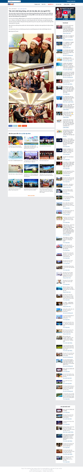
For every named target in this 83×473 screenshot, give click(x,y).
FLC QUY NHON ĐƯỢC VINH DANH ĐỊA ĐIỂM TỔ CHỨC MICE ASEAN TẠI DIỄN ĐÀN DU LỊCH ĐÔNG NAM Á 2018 (68, 362)
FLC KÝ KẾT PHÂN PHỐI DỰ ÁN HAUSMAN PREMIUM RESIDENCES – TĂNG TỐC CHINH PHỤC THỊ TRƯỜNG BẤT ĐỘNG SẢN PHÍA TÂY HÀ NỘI (68, 28)
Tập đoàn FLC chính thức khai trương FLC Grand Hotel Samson (46, 174)
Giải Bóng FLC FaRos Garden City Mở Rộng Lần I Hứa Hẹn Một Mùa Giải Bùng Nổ (31, 175)
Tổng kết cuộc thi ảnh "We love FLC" (68, 422)
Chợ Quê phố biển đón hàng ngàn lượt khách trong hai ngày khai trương (68, 451)
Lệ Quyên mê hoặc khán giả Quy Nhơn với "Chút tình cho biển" (31, 189)
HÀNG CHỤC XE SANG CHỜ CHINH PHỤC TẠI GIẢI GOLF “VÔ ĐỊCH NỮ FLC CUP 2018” (31, 147)
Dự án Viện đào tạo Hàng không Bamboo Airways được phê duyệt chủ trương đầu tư (68, 204)
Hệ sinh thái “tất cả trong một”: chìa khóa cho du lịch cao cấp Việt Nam (68, 197)
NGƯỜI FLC (50, 4)
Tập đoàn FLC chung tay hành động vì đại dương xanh (14, 189)
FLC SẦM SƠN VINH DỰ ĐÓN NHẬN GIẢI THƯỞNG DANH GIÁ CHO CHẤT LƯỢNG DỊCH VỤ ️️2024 (68, 98)
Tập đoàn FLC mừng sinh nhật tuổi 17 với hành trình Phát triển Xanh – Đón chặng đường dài (68, 254)
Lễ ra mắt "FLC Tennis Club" (45, 146)
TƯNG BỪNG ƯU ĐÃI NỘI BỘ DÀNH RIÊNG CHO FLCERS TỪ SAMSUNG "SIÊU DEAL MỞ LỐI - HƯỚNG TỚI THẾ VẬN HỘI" (68, 132)
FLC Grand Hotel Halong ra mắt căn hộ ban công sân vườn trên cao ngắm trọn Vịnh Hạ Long (68, 387)
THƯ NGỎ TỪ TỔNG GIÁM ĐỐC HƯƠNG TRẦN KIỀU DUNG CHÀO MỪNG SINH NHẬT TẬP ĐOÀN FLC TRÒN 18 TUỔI (68, 165)
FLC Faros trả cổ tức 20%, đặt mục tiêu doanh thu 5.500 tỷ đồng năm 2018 (68, 331)
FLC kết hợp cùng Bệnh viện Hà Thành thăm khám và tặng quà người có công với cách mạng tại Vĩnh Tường (46, 190)
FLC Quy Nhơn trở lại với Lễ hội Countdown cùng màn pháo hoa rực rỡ (68, 81)
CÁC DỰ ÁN (58, 4)
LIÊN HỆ (73, 4)
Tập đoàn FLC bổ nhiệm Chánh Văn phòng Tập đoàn (68, 281)
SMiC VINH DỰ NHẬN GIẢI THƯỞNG (68, 369)
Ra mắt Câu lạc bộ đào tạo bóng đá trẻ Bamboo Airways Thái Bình (68, 212)
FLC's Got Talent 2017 (44, 160)
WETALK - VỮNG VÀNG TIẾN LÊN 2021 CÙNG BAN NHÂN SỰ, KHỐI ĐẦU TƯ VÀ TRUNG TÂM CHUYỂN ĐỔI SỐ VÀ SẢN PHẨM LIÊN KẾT (68, 142)
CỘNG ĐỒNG (66, 4)
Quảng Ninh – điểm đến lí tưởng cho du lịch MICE (68, 185)
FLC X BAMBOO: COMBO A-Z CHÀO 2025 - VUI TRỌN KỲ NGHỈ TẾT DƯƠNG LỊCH (68, 44)
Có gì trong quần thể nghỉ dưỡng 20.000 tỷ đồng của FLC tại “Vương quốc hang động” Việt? (68, 347)
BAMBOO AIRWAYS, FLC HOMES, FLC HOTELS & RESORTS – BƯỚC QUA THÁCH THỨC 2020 (68, 150)
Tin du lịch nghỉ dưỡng (67, 60)
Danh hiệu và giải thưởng (68, 101)
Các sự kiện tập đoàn (22, 8)
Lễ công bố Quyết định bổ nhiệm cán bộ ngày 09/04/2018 (68, 317)
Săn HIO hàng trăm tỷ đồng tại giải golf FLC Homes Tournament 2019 (68, 172)
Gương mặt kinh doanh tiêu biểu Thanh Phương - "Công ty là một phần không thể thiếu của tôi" (68, 428)
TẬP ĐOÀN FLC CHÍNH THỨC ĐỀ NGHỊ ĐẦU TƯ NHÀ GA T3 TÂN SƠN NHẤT (68, 239)
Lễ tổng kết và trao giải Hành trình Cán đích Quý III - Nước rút (31, 161)
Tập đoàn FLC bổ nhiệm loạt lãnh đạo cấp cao (68, 261)
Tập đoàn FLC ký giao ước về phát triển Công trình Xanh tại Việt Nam (68, 445)
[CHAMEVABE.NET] (11, 4)
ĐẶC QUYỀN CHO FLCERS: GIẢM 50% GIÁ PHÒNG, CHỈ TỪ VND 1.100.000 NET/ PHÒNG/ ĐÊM (68, 339)
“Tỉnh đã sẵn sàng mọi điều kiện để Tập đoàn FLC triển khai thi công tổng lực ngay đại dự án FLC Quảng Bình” (68, 395)
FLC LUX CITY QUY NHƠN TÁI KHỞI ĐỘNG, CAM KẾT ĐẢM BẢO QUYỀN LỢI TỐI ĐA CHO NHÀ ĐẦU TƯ (68, 74)
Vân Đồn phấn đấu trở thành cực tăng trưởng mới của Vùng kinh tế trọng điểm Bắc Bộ (68, 247)
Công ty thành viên (67, 33)
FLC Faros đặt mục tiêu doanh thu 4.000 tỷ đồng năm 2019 (68, 191)
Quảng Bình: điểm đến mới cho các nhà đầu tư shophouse (68, 310)
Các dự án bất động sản (68, 39)
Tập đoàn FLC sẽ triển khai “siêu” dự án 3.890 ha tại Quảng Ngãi (68, 354)
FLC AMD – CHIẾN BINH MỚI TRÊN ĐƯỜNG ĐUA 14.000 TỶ (68, 303)
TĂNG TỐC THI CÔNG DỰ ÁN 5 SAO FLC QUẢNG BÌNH (68, 37)
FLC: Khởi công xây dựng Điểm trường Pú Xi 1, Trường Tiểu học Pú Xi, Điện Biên (68, 458)
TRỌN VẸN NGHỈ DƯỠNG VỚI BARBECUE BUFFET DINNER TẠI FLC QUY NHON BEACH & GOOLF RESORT (68, 437)
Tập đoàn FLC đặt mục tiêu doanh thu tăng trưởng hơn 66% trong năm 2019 (68, 179)
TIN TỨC (44, 4)
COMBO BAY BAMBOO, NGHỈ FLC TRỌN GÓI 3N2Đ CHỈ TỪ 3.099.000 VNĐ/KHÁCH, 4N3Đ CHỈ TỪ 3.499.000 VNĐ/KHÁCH (68, 66)
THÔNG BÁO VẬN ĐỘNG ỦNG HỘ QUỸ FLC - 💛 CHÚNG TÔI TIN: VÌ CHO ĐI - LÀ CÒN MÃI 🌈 (68, 114)
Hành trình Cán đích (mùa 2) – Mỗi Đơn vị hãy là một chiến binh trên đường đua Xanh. (68, 324)
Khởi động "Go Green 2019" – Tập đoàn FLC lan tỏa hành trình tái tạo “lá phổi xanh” (68, 219)
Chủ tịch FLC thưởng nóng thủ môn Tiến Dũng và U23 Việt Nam (15, 146)
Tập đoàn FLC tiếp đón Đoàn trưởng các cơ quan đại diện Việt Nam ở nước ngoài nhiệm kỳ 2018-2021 (68, 296)
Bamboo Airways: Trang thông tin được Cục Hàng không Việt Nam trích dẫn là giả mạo (68, 288)
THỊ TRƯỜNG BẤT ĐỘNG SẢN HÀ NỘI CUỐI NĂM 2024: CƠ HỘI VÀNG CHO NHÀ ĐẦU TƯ (68, 52)
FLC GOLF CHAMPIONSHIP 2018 (15, 160)
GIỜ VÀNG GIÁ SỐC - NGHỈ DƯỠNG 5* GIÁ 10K (68, 58)
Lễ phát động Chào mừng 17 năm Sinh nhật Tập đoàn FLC (68, 267)
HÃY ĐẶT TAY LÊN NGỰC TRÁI (68, 157)
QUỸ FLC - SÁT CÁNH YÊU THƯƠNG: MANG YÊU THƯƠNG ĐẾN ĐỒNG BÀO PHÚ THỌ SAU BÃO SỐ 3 (68, 106)
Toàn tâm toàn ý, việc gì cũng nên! (15, 174)
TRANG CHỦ (37, 4)
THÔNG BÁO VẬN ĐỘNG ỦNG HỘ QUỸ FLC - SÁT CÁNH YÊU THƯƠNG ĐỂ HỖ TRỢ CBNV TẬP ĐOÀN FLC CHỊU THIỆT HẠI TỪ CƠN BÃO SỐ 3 (68, 122)
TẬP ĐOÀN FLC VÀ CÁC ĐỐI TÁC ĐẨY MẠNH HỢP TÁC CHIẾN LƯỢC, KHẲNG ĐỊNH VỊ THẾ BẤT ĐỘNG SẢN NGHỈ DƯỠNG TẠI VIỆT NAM (68, 89)
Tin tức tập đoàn (66, 94)
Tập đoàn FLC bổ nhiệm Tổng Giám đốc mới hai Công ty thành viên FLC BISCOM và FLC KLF (68, 274)
